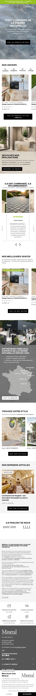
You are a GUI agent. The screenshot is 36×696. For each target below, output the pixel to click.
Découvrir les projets (12, 169)
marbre (11, 566)
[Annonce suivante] (33, 2)
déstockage (28, 573)
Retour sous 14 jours (26, 621)
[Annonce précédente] (2, 2)
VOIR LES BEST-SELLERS (18, 311)
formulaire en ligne (20, 647)
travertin (9, 565)
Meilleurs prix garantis (9, 621)
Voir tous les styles (18, 454)
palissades (19, 589)
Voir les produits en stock (18, 42)
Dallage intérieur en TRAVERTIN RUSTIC (14, 104)
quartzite (4, 568)
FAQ (3, 650)
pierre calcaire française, (20, 566)
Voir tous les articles (18, 508)
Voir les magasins (10, 398)
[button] (3, 7)
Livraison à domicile (27, 610)
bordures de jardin (19, 591)
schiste (18, 565)
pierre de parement (9, 591)
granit (4, 565)
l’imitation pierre (26, 584)
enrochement (10, 592)
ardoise (14, 565)
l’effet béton (9, 585)
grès (27, 566)
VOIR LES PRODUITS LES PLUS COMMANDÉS (18, 117)
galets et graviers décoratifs (21, 592)
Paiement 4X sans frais (9, 610)
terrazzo (9, 568)
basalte (7, 566)
